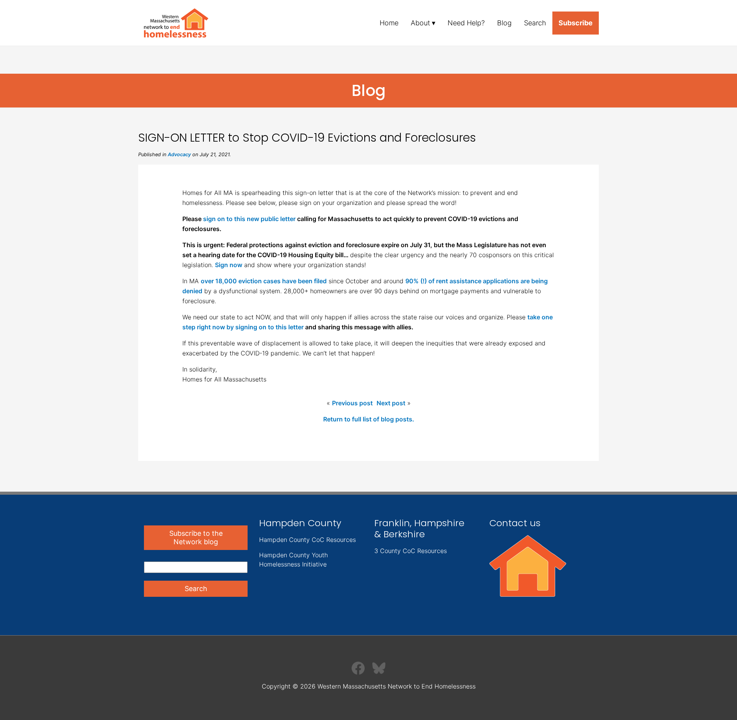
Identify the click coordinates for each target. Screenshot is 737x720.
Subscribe (576, 23)
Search (535, 23)
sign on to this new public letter (249, 219)
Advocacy (179, 154)
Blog (504, 23)
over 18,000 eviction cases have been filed (264, 281)
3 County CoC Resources (410, 551)
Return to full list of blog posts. (368, 419)
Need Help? (466, 23)
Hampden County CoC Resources (307, 539)
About (420, 23)
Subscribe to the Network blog (196, 537)
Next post (391, 403)
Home (389, 23)
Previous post (352, 403)
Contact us (514, 523)
